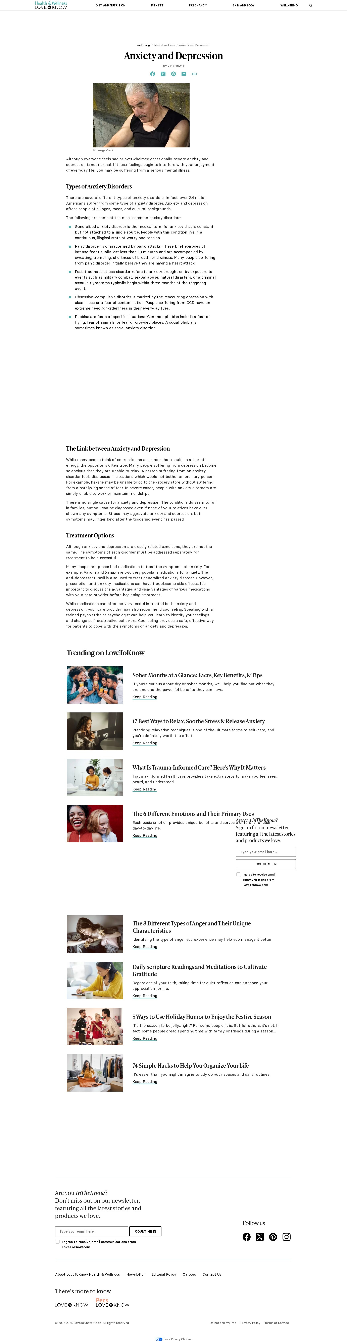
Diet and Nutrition (110, 5)
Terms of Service (276, 1323)
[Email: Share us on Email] (184, 74)
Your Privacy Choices (177, 1339)
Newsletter (135, 1274)
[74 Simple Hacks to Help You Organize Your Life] (95, 1073)
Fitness (157, 5)
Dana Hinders (175, 65)
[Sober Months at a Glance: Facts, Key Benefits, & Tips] (95, 685)
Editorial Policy (163, 1274)
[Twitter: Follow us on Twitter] (260, 1237)
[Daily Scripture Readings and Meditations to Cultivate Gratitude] (95, 980)
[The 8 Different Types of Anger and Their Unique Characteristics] (95, 934)
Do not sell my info (223, 1323)
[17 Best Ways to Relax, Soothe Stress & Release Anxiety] (95, 731)
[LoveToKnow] (71, 1302)
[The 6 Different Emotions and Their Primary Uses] (95, 824)
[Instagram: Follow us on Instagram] (287, 1237)
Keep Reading (145, 696)
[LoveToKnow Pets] (112, 1302)
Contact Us (211, 1274)
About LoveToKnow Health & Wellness (87, 1274)
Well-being (289, 5)
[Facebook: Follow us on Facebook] (247, 1237)
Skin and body (244, 5)
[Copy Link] (194, 74)
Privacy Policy (250, 1323)
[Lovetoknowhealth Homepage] (51, 5)
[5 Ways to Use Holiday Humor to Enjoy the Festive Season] (95, 1027)
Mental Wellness (164, 45)
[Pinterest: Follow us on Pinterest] (274, 1237)
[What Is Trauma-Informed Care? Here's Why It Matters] (95, 777)
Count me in (266, 864)
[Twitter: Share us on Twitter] (163, 74)
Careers (189, 1274)
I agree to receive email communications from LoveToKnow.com (259, 880)
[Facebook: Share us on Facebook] (152, 74)
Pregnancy (198, 5)
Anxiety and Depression (194, 45)
